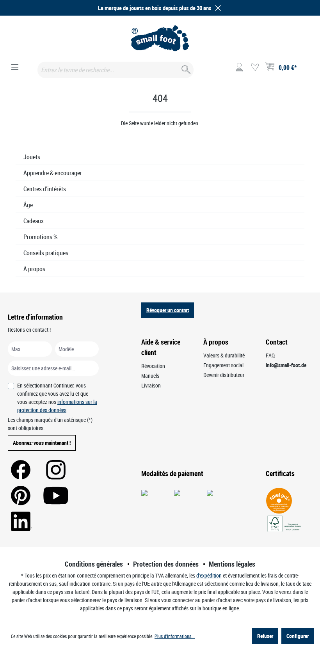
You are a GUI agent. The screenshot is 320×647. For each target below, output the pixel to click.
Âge (28, 205)
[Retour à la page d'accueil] (160, 38)
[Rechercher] (185, 68)
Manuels (150, 375)
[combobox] (115, 70)
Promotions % (40, 237)
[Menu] (15, 67)
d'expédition (209, 575)
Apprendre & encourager (52, 173)
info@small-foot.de (286, 365)
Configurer (297, 636)
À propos (34, 269)
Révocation (153, 366)
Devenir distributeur (223, 375)
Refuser (265, 636)
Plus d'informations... (175, 636)
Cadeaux (33, 221)
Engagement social (223, 365)
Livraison (151, 385)
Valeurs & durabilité (224, 355)
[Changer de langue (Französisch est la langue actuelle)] (305, 70)
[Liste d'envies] (255, 67)
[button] (217, 8)
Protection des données (166, 564)
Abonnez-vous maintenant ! (42, 442)
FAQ (270, 355)
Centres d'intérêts (44, 189)
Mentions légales (232, 564)
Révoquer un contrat (167, 310)
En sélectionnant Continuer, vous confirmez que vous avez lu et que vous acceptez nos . (57, 398)
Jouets (31, 157)
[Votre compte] (239, 67)
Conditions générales (94, 564)
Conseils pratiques (45, 253)
